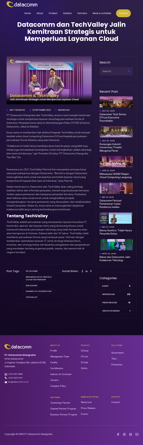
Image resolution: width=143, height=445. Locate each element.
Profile (53, 351)
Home (27, 13)
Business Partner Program (63, 414)
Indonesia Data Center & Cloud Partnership (39, 278)
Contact (123, 13)
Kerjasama (31, 285)
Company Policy (58, 386)
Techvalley (32, 297)
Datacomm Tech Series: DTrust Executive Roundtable (113, 117)
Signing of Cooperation (39, 291)
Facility (54, 362)
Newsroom (64, 110)
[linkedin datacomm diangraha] (130, 434)
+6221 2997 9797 (15, 378)
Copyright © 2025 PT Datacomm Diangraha (28, 434)
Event (105, 286)
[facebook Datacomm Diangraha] (118, 434)
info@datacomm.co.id (18, 382)
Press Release (109, 302)
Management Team (59, 356)
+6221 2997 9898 (15, 374)
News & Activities (102, 13)
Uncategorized (111, 310)
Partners (82, 13)
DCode (84, 362)
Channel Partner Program (63, 409)
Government (117, 353)
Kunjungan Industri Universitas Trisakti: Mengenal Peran (111, 147)
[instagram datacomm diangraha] (124, 434)
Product (53, 13)
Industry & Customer (61, 374)
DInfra (84, 368)
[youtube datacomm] (137, 434)
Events (84, 414)
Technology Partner (60, 403)
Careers (54, 380)
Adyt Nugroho (17, 110)
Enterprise (116, 364)
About (39, 13)
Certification (56, 368)
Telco (114, 359)
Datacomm (31, 271)
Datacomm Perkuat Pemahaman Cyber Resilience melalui (111, 204)
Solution (67, 13)
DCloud (84, 351)
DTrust (84, 356)
